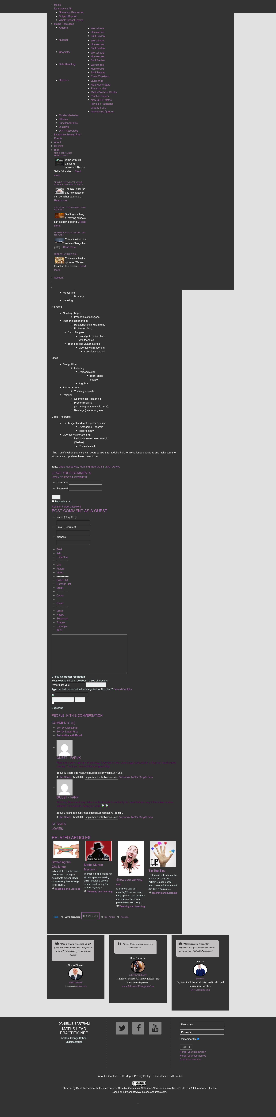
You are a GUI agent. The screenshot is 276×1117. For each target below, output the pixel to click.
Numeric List (64, 584)
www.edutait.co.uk (200, 989)
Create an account (190, 1059)
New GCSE (98, 466)
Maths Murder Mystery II (93, 866)
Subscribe (57, 708)
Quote (60, 595)
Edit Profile (175, 1076)
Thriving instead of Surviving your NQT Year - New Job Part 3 (68, 183)
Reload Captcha (122, 689)
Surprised (62, 618)
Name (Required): (67, 517)
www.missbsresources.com (150, 1092)
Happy (60, 614)
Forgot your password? (193, 1052)
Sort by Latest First (67, 731)
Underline (62, 557)
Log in (186, 1047)
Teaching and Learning (67, 888)
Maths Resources (68, 466)
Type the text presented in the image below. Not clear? (92, 689)
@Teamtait (200, 978)
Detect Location (96, 685)
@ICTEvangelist (138, 975)
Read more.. (61, 200)
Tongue (61, 622)
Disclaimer (160, 1076)
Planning (85, 466)
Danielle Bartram (85, 1088)
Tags (55, 916)
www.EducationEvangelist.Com (138, 986)
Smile (60, 611)
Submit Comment (63, 699)
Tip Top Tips (157, 870)
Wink (59, 630)
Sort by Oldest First (67, 727)
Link (59, 564)
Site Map (126, 1076)
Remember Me (188, 1039)
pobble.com (81, 986)
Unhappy (62, 626)
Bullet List (62, 580)
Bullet (60, 588)
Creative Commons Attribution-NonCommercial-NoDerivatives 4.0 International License (167, 1088)
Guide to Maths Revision (65, 254)
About (101, 1076)
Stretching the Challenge (61, 864)
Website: (61, 537)
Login (56, 497)
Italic (59, 553)
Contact (112, 1076)
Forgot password (71, 506)
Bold (59, 549)
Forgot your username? (193, 1055)
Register (56, 506)
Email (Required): (67, 527)
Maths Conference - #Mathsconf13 (63, 154)
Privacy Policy (142, 1076)
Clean (60, 603)
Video (60, 572)
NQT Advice (113, 466)
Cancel (80, 699)
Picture (61, 568)
